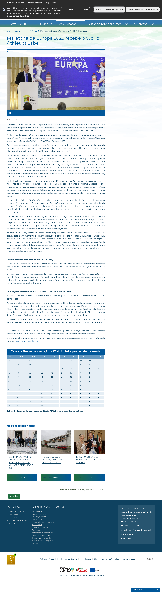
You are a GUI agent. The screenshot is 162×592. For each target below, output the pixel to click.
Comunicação (68, 24)
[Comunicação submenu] (82, 24)
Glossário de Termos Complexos (107, 559)
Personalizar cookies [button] (78, 9)
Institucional (18, 24)
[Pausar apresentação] (10, 113)
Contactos (140, 24)
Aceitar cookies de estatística (109, 9)
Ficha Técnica (85, 559)
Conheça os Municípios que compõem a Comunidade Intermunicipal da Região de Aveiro (17, 517)
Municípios (45, 24)
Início (9, 31)
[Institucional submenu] (32, 24)
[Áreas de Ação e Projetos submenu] (126, 24)
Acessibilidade (129, 559)
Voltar (16, 496)
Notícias (33, 31)
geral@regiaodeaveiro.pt (139, 530)
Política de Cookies (69, 559)
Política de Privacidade (48, 559)
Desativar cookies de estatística (143, 9)
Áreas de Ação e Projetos (105, 24)
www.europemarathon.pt (27, 341)
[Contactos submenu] (152, 24)
